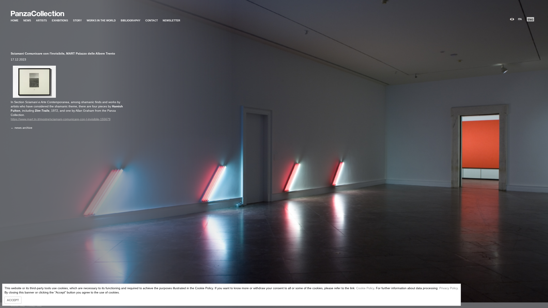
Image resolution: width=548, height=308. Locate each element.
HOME (14, 20)
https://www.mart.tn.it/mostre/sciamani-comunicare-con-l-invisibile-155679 (60, 119)
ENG (530, 19)
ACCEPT (13, 300)
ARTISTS (41, 20)
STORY (77, 20)
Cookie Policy (365, 288)
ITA (520, 19)
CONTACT (151, 20)
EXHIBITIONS (60, 20)
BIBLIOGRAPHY (130, 20)
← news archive (21, 127)
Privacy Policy (448, 288)
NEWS (27, 20)
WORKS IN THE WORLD (101, 20)
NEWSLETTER (171, 20)
